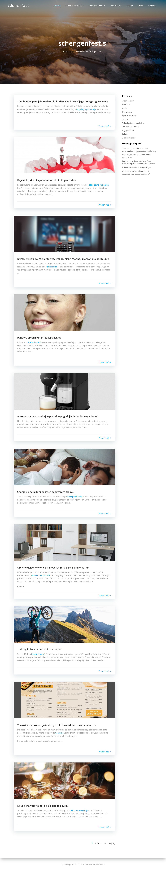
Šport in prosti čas (75, 5)
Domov (57, 5)
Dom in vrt (126, 104)
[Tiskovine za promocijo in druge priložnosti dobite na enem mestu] (64, 699)
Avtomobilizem (128, 101)
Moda (140, 5)
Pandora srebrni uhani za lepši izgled (136, 167)
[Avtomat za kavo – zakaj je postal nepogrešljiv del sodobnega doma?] (64, 391)
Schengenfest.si (19, 5)
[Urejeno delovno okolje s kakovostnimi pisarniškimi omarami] (64, 542)
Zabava (129, 5)
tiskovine (59, 732)
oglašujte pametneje (86, 109)
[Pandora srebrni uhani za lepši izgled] (64, 312)
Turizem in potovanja (130, 126)
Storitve (125, 119)
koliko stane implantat (98, 185)
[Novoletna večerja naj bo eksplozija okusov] (64, 780)
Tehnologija (115, 5)
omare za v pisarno (41, 575)
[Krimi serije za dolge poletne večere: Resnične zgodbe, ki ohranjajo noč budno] (64, 233)
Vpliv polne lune (74, 496)
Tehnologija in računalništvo (133, 123)
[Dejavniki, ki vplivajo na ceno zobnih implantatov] (64, 155)
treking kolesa (37, 654)
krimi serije (52, 266)
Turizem (151, 5)
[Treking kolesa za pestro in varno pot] (64, 624)
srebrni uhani (34, 342)
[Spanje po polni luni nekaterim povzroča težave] (64, 466)
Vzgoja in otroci (128, 130)
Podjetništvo (127, 112)
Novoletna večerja (79, 810)
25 (104, 843)
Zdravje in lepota (96, 5)
